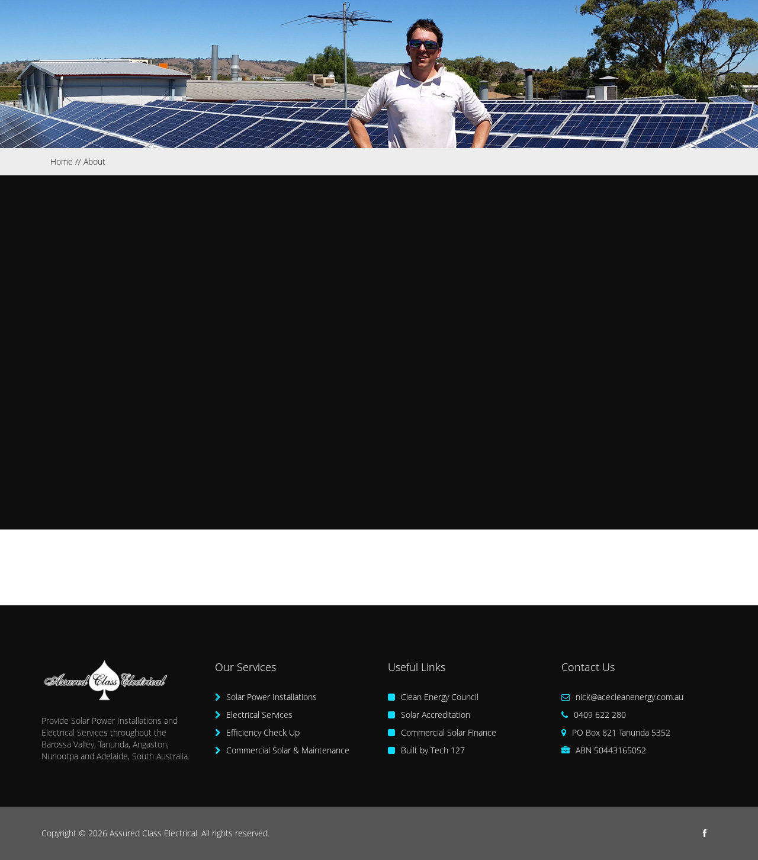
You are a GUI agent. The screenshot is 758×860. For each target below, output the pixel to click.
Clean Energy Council (438, 696)
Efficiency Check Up (262, 732)
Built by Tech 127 (432, 750)
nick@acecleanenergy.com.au (629, 696)
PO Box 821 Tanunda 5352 (620, 732)
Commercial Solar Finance (447, 732)
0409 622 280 (598, 714)
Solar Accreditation (434, 714)
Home (61, 161)
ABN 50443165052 (609, 750)
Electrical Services (258, 714)
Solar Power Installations (270, 696)
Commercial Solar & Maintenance (286, 750)
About (94, 161)
